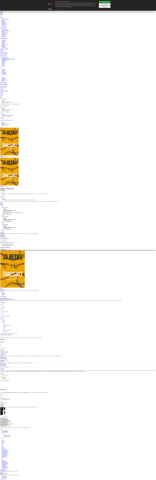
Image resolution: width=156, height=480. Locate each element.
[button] (79, 199)
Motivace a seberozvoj (5, 29)
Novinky (3, 62)
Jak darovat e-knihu (4, 451)
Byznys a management (5, 30)
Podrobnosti (3, 293)
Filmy (1, 95)
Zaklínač (3, 78)
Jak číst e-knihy (4, 449)
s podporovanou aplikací (10, 115)
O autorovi (3, 294)
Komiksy (3, 20)
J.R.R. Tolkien (4, 70)
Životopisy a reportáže (5, 32)
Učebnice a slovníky (3, 52)
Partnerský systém (4, 461)
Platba (3, 448)
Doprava (3, 447)
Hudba (1, 92)
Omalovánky (3, 46)
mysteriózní (6, 311)
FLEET (3, 309)
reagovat (1, 356)
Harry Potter (3, 77)
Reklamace (3, 456)
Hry (0, 13)
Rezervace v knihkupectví (5, 453)
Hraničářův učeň (4, 79)
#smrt (8, 298)
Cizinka (3, 80)
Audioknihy (3, 441)
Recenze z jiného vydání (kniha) (4, 366)
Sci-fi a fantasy (4, 19)
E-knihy (1, 11)
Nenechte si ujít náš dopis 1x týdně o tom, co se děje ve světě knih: (8, 471)
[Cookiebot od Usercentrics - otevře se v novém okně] (49, 9)
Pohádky (3, 43)
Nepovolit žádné (104, 6)
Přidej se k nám (4, 464)
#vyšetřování (4, 298)
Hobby (3, 35)
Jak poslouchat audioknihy (5, 450)
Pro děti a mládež (3, 38)
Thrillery (5, 331)
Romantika (3, 21)
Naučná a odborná (3, 27)
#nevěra (1, 298)
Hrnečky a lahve (3, 87)
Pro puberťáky (4, 41)
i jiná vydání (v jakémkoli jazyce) (5, 399)
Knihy (4, 322)
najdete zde (36, 233)
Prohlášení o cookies (4, 463)
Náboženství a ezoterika (4, 53)
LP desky (1, 94)
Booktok (3, 65)
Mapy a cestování (3, 55)
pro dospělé (3, 320)
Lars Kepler (3, 72)
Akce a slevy (3, 63)
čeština (3, 313)
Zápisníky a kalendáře (4, 90)
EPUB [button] (3, 215)
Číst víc (47, 193)
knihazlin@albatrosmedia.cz (5, 380)
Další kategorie (4, 26)
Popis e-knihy (3, 292)
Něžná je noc (2, 415)
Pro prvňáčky (3, 40)
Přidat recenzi (2, 350)
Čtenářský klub (4, 465)
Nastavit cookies (4, 476)
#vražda (7, 298)
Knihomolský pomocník (3, 241)
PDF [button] (2, 206)
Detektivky (3, 124)
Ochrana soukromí (4, 477)
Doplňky (2, 14)
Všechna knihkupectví (5, 431)
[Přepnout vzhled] (0, 15)
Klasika (3, 22)
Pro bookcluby (4, 468)
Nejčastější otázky (4, 452)
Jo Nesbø (3, 71)
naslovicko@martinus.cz (7, 435)
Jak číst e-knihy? (2, 234)
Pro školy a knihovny (4, 454)
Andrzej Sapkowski (4, 74)
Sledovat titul (2, 405)
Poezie (3, 25)
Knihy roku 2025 (4, 60)
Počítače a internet (4, 34)
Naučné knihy (4, 45)
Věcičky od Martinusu (4, 84)
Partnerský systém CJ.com (5, 462)
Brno (2, 430)
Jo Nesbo (3, 192)
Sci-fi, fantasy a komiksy (5, 44)
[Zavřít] (0, 391)
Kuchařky (2, 50)
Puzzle (1, 97)
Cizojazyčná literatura (4, 57)
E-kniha (2, 403)
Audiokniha (2, 404)
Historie (3, 31)
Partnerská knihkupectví (5, 432)
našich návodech (7, 105)
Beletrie (1, 17)
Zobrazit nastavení (104, 4)
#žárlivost (10, 298)
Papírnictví (2, 89)
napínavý (3, 311)
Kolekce (3, 64)
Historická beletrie (4, 23)
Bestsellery (3, 61)
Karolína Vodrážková (3, 353)
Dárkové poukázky (3, 82)
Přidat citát (1, 406)
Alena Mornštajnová (4, 73)
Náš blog (3, 460)
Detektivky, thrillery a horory (5, 123)
